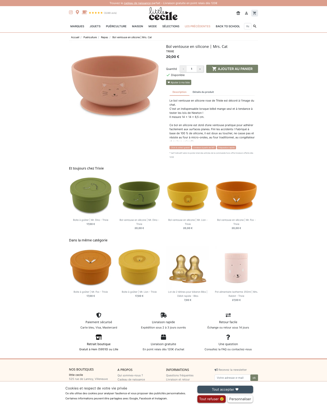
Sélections (170, 26)
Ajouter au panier (232, 68)
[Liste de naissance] (238, 12)
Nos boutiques (81, 369)
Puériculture (116, 26)
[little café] (84, 12)
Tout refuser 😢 (211, 399)
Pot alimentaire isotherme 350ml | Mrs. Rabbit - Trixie (236, 295)
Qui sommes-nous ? (130, 375)
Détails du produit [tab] (203, 91)
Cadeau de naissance (131, 379)
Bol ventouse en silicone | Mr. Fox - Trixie (236, 223)
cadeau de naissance (137, 3)
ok (254, 377)
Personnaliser (240, 399)
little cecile (76, 375)
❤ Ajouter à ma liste (179, 82)
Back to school (228, 26)
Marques (77, 26)
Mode (153, 26)
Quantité (171, 69)
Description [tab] (179, 91)
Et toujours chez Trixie (86, 168)
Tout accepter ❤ (225, 389)
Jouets (95, 26)
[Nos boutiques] (78, 12)
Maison (137, 26)
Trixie (170, 51)
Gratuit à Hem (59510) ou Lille (98, 346)
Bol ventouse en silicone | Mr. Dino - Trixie (139, 223)
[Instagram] (71, 12)
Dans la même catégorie (88, 240)
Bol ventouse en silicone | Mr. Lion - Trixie (187, 223)
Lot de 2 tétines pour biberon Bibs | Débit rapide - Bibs (187, 295)
